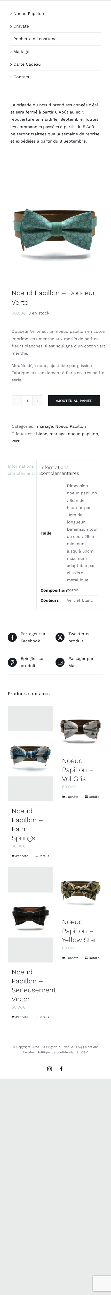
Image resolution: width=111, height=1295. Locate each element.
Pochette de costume (35, 38)
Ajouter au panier (74, 401)
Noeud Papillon (28, 13)
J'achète (21, 856)
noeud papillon (83, 433)
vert (16, 441)
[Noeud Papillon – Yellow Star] (80, 889)
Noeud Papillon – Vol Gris (77, 770)
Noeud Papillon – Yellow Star (79, 931)
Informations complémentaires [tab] (20, 470)
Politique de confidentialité (57, 1052)
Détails (43, 856)
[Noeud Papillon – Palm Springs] (30, 753)
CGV (84, 1052)
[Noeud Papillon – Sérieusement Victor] (30, 914)
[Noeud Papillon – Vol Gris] (80, 728)
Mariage (21, 51)
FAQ (79, 1047)
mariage (45, 426)
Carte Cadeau (27, 64)
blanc (41, 433)
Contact (21, 76)
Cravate (21, 26)
